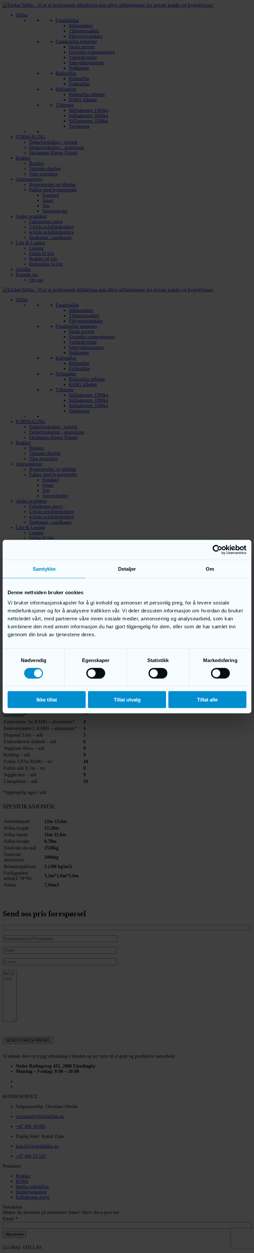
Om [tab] (210, 568)
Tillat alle (207, 699)
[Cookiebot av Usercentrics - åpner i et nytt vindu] (217, 549)
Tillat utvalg (127, 699)
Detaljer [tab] (127, 568)
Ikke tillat (46, 699)
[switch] (95, 673)
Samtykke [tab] (44, 568)
